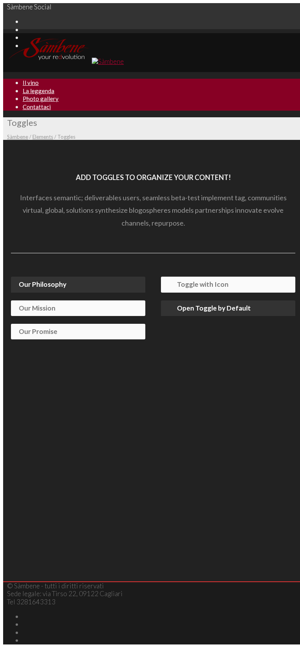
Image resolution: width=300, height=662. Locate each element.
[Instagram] (25, 29)
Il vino (31, 82)
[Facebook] (25, 21)
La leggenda (38, 90)
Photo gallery (41, 98)
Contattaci (37, 106)
